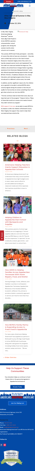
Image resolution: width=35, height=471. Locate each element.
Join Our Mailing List (17, 403)
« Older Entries (10, 357)
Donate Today (17, 387)
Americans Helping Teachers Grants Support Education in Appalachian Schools (17, 167)
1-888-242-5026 (11, 425)
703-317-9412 (8, 423)
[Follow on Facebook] (1, 445)
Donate (8, 1)
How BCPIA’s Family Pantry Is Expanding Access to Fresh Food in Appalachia (16, 327)
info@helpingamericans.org (11, 427)
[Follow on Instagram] (4, 445)
